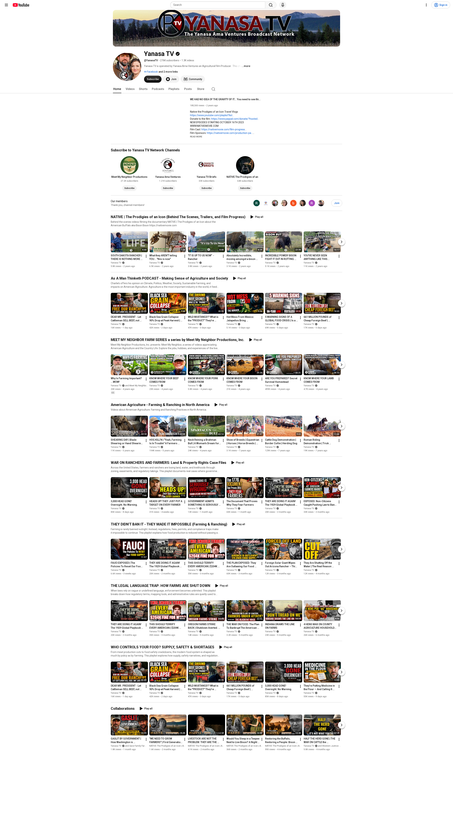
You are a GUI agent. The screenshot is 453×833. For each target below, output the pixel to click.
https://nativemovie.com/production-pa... (230, 133)
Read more (196, 136)
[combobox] (218, 5)
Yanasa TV (116, 262)
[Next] (341, 241)
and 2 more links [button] (168, 71)
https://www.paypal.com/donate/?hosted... (235, 118)
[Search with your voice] (282, 4)
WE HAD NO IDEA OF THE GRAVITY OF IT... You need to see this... (225, 99)
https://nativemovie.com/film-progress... (223, 129)
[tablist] (226, 89)
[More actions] (146, 256)
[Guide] (6, 5)
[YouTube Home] (21, 5)
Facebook (152, 71)
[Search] (270, 4)
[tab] (117, 89)
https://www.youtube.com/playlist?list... (212, 115)
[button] (196, 136)
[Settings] (426, 5)
